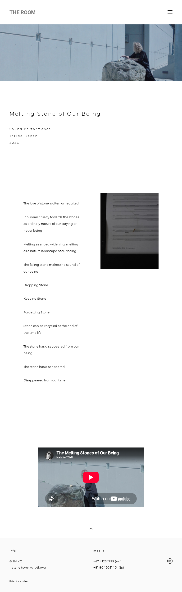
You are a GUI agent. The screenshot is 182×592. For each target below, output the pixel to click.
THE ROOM (22, 12)
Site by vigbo (18, 581)
